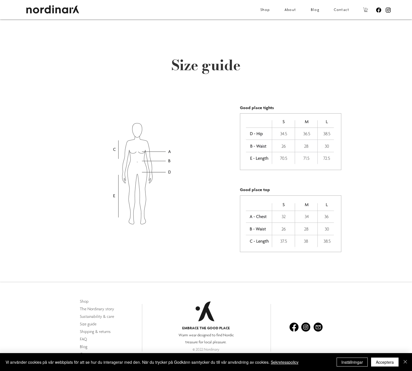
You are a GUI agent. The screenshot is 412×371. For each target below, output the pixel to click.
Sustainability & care (97, 316)
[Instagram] (388, 10)
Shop (84, 301)
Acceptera (385, 362)
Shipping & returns (95, 331)
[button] (366, 10)
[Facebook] (378, 10)
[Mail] (318, 327)
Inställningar (352, 362)
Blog (83, 346)
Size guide (88, 324)
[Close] (405, 362)
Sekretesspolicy (284, 362)
